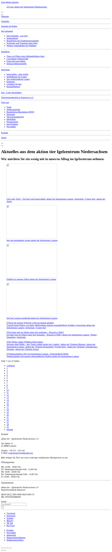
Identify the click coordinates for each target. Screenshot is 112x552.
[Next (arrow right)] (5, 550)
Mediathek (11, 119)
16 (8, 405)
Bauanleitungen (13, 86)
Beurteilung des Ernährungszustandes (23, 41)
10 (8, 390)
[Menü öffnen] (2, 12)
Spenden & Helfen (9, 26)
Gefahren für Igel (14, 84)
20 (8, 415)
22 (8, 420)
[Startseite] (1, 545)
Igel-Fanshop (12, 124)
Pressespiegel (12, 122)
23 (8, 422)
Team (9, 107)
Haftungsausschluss (15, 540)
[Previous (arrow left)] (2, 550)
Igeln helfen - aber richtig (17, 74)
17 (8, 407)
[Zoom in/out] (10, 547)
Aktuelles (5, 21)
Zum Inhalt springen (10, 2)
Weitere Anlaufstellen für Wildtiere (21, 45)
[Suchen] (2, 507)
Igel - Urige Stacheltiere (11, 92)
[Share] (5, 547)
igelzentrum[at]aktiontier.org (20, 453)
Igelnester (11, 82)
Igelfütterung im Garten (17, 77)
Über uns (5, 102)
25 (8, 427)
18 (8, 410)
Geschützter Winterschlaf (17, 59)
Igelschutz (5, 70)
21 (8, 417)
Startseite (5, 16)
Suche (3, 137)
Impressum (11, 535)
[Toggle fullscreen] (8, 547)
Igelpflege (5, 51)
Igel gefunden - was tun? (17, 36)
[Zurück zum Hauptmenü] (2, 143)
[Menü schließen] (2, 14)
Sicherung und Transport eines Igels (22, 43)
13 (8, 397)
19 (8, 412)
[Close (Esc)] (2, 547)
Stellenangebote (13, 109)
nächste (10, 429)
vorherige (11, 365)
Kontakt (4, 133)
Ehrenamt (11, 114)
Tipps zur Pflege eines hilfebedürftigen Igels (25, 56)
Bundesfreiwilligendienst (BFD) (20, 112)
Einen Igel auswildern (16, 61)
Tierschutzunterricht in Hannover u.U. (17, 97)
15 (8, 402)
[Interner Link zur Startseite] (27, 7)
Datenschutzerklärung (16, 537)
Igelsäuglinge (12, 38)
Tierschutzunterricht (15, 117)
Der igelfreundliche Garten (18, 79)
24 (8, 424)
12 (8, 395)
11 (8, 393)
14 (8, 400)
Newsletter (11, 127)
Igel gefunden (7, 31)
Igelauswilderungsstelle (17, 64)
